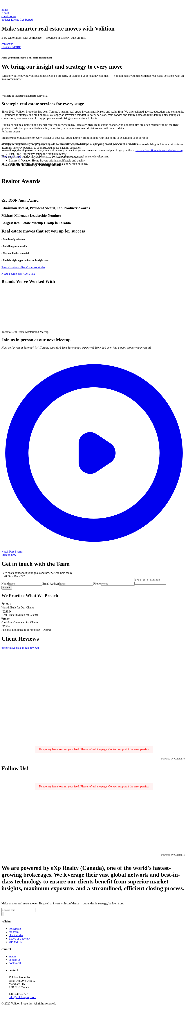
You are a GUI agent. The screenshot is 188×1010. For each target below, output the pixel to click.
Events (15, 19)
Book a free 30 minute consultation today (159, 150)
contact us (7, 43)
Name (4, 583)
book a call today (11, 156)
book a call (15, 963)
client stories (16, 935)
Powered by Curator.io (173, 758)
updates (5, 19)
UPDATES (15, 941)
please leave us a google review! (20, 647)
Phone (97, 583)
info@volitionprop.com (22, 997)
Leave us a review (19, 938)
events (12, 956)
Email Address (50, 583)
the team (14, 931)
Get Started (26, 19)
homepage (15, 928)
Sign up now (8, 554)
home (4, 9)
